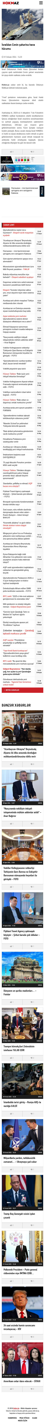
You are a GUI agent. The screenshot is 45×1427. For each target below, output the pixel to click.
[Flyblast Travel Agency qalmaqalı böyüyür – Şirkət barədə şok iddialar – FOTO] (22, 908)
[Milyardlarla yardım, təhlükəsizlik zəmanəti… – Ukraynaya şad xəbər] (22, 1135)
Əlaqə (34, 1418)
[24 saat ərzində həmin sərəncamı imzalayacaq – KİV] (22, 1302)
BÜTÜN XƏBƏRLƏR (12, 690)
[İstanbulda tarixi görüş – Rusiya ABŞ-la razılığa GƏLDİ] (22, 1079)
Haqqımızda (12, 1418)
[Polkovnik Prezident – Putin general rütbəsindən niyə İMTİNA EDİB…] (22, 1246)
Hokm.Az (16, 1408)
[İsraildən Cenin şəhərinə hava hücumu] (22, 24)
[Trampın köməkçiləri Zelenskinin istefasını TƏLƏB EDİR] (22, 1023)
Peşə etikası (24, 1418)
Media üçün (22, 1421)
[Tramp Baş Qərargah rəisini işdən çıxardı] (22, 1190)
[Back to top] (38, 1420)
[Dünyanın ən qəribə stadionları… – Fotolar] (22, 967)
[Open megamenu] (41, 3)
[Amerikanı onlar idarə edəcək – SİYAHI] (22, 1358)
